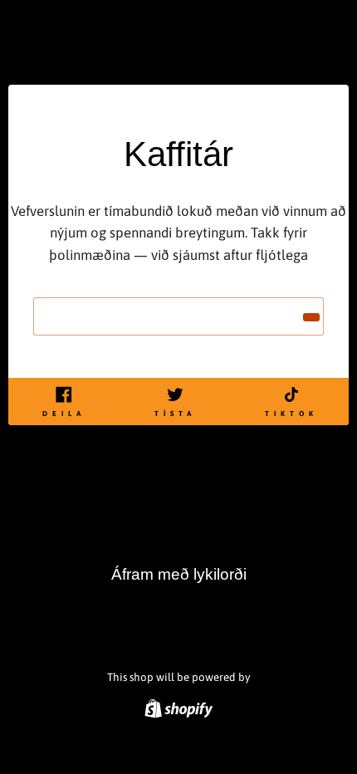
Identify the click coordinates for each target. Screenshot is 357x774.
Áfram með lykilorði (179, 574)
